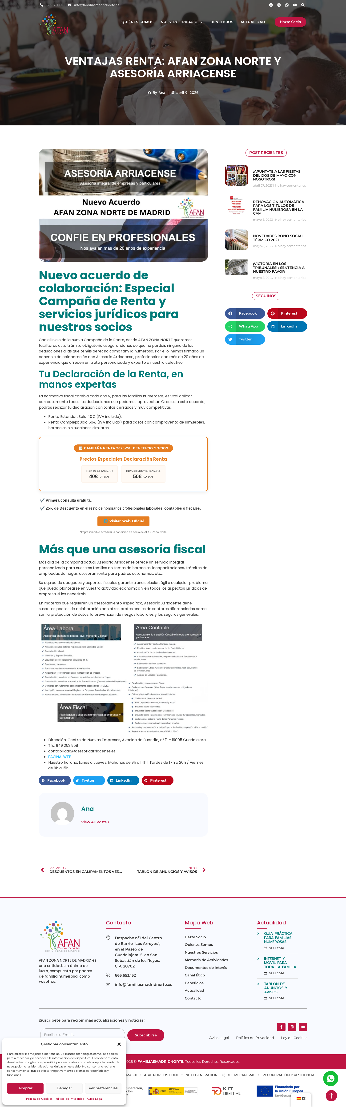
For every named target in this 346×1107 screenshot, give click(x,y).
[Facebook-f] (281, 1027)
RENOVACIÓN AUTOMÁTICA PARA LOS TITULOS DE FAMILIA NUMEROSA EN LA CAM (278, 208)
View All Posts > (95, 822)
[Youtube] (295, 5)
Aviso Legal (95, 1099)
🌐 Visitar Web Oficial (123, 521)
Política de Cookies (39, 1099)
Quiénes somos (137, 22)
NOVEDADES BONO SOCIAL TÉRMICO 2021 (278, 238)
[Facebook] (271, 5)
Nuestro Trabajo (179, 22)
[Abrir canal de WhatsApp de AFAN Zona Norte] (330, 1078)
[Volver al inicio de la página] (331, 1095)
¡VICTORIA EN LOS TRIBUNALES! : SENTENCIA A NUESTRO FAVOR (279, 267)
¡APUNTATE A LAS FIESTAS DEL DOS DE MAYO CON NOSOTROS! (276, 175)
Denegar (64, 1088)
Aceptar (25, 1088)
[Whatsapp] (287, 5)
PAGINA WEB (59, 757)
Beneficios (221, 22)
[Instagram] (279, 5)
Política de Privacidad (69, 1099)
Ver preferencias (103, 1088)
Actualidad (253, 22)
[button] (119, 1044)
